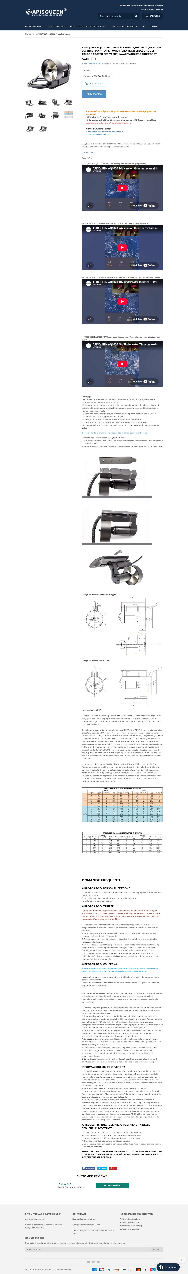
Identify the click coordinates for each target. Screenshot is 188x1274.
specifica (86, 70)
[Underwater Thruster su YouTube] (98, 1262)
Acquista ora (94, 94)
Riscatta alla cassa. (99, 134)
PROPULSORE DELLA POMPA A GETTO (89, 27)
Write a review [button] (112, 1185)
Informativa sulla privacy (131, 1225)
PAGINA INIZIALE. (33, 27)
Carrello (154, 16)
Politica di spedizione (129, 1222)
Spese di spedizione (91, 63)
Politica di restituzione (130, 1219)
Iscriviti (157, 1249)
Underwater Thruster (41, 1269)
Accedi (143, 10)
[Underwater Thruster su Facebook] (88, 1262)
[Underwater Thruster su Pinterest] (93, 1262)
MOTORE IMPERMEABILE (125, 27)
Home (28, 34)
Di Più (154, 27)
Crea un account (156, 10)
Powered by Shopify (63, 1269)
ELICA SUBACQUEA (56, 27)
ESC (144, 27)
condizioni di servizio (129, 1229)
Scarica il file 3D (89, 152)
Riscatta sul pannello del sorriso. (105, 131)
